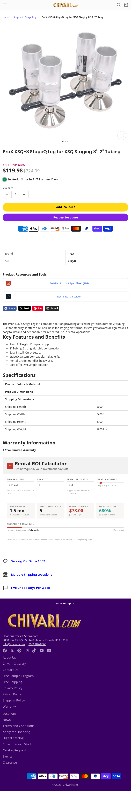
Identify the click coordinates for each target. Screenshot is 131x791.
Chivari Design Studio (18, 744)
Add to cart (65, 207)
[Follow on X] (12, 650)
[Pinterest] (19, 650)
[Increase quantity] (24, 194)
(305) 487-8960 (37, 644)
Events (7, 756)
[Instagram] (27, 650)
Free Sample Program (18, 676)
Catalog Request (14, 750)
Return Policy (12, 694)
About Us (9, 657)
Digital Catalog (13, 738)
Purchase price (16, 479)
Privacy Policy (12, 688)
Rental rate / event (78, 479)
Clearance (10, 762)
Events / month (107, 479)
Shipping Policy (14, 700)
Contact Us (10, 670)
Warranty (9, 706)
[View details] (43, 621)
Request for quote (65, 217)
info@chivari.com (14, 644)
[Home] (65, 5)
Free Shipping (12, 682)
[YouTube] (42, 650)
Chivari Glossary (14, 664)
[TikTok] (34, 650)
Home (6, 17)
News (7, 720)
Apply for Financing (16, 732)
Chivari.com (70, 785)
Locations (10, 713)
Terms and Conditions (18, 726)
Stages (17, 17)
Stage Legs (31, 17)
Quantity (8, 187)
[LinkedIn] (49, 650)
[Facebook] (5, 650)
